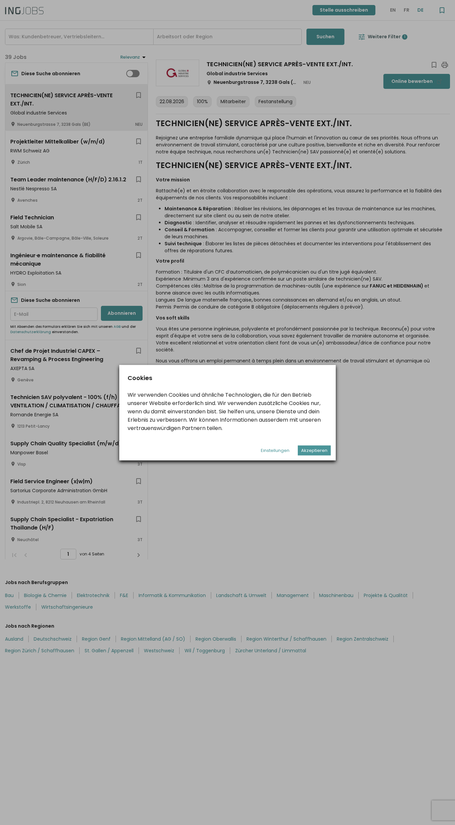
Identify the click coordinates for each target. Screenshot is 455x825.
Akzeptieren (314, 450)
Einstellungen (275, 450)
